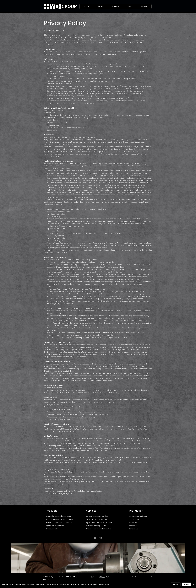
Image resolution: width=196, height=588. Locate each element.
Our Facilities (134, 519)
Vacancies (133, 526)
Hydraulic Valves (52, 529)
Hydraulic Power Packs (55, 526)
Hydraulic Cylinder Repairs (96, 519)
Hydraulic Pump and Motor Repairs (100, 522)
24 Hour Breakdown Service (97, 516)
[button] (101, 6)
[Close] (193, 584)
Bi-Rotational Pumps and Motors (59, 522)
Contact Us (133, 529)
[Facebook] (100, 538)
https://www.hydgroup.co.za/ (117, 98)
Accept (186, 584)
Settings (176, 584)
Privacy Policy (134, 522)
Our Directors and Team (138, 516)
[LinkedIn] (95, 538)
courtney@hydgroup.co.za (65, 493)
